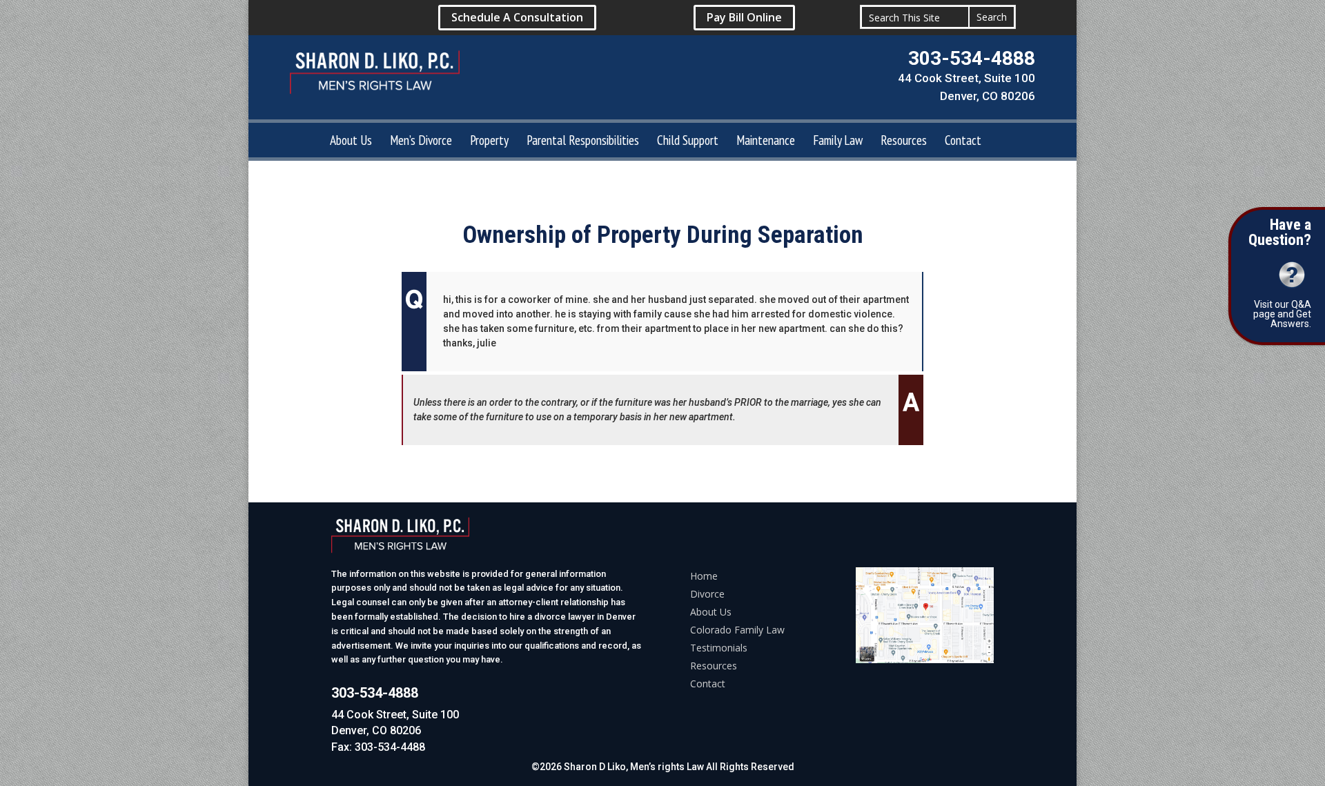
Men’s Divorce (421, 141)
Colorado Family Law (737, 629)
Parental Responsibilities (583, 141)
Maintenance (765, 141)
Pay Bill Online (744, 17)
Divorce (707, 593)
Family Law (838, 141)
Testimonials (718, 647)
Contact (963, 141)
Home (704, 575)
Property (489, 141)
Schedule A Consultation (517, 17)
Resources (904, 141)
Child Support (687, 141)
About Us (351, 141)
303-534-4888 (971, 58)
